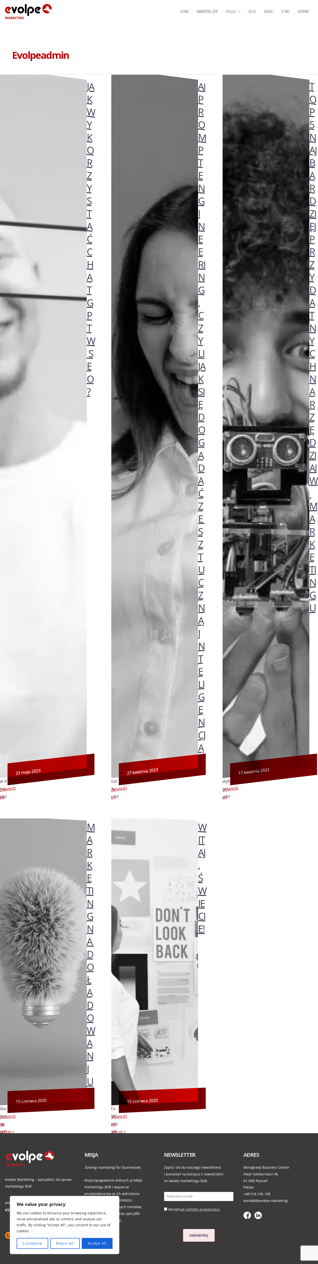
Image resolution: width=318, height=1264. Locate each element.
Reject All (65, 1243)
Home (184, 11)
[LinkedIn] (259, 1211)
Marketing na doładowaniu (91, 954)
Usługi (231, 11)
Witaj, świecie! (202, 878)
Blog (252, 11)
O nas (285, 11)
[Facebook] (248, 1211)
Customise (32, 1243)
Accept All (97, 1243)
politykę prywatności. (203, 1209)
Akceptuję (194, 1209)
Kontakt (303, 11)
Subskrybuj (198, 1235)
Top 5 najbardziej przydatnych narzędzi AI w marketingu (313, 347)
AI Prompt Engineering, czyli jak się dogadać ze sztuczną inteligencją (202, 417)
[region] (64, 1225)
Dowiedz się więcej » (119, 797)
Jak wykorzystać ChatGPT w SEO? (91, 238)
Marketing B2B (207, 11)
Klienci (269, 11)
